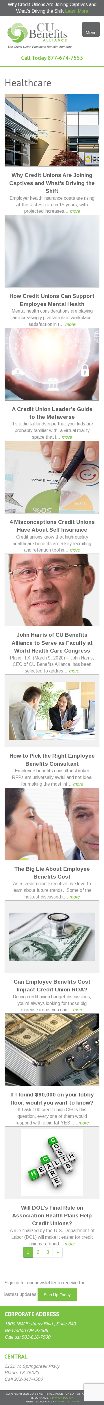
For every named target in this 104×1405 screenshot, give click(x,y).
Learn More (76, 11)
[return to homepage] (39, 35)
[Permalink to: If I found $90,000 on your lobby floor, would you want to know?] (52, 1049)
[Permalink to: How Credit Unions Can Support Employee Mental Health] (52, 251)
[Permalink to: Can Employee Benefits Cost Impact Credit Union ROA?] (52, 936)
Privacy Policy (61, 1397)
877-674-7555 (65, 57)
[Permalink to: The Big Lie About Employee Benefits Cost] (52, 824)
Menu (91, 32)
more (75, 211)
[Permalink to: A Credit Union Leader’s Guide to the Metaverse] (52, 364)
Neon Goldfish (67, 1401)
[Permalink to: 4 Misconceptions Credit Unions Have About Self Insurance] (52, 477)
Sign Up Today (57, 1294)
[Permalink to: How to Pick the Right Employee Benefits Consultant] (52, 711)
